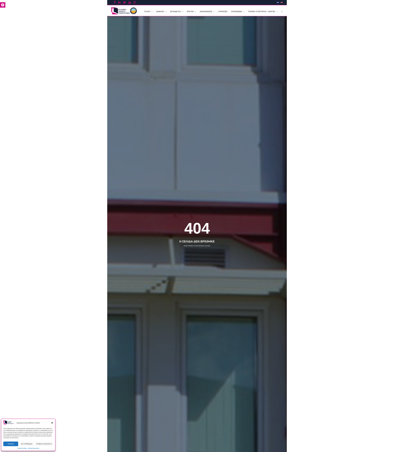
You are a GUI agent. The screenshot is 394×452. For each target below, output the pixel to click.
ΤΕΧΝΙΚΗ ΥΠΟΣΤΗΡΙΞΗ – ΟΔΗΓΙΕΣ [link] (261, 11)
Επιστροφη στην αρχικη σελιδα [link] (197, 246)
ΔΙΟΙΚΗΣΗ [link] (160, 11)
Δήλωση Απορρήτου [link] (33, 448)
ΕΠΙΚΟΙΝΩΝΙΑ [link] (236, 11)
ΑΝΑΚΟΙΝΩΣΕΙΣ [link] (206, 11)
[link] (2, 5)
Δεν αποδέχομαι (26, 444)
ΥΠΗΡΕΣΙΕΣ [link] (223, 11)
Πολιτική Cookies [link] (22, 448)
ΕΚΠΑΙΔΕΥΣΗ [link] (175, 11)
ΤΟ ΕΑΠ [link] (147, 11)
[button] (52, 423)
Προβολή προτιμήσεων (44, 444)
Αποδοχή (11, 444)
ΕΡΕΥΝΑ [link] (190, 11)
